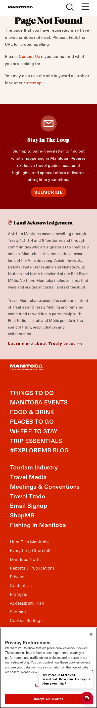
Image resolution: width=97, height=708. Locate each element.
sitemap (33, 83)
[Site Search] (70, 7)
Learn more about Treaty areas (42, 343)
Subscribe (48, 192)
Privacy (17, 576)
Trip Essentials (36, 440)
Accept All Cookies (48, 698)
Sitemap (18, 611)
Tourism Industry (34, 467)
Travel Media (28, 476)
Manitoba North (25, 559)
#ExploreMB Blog (39, 450)
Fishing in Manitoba (38, 524)
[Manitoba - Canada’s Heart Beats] (20, 7)
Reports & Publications (32, 568)
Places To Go (32, 421)
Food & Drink (32, 411)
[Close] (91, 634)
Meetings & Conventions (45, 486)
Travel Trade (27, 496)
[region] (48, 667)
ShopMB (22, 515)
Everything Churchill (30, 550)
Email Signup (28, 505)
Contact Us (29, 56)
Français (18, 594)
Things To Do (32, 392)
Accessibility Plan (27, 603)
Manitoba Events (39, 402)
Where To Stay (34, 431)
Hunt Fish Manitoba (29, 541)
